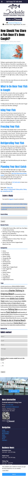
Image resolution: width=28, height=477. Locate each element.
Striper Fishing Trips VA (11, 318)
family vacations (4, 307)
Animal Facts (5, 252)
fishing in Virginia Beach (9, 189)
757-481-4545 (9, 404)
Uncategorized (6, 276)
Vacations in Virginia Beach (7, 323)
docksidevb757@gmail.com (15, 22)
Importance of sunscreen (19, 314)
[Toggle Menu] (2, 1)
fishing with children (22, 309)
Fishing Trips (5, 432)
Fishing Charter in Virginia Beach (19, 307)
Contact (4, 440)
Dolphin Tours (6, 260)
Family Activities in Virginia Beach (17, 305)
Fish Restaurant (6, 261)
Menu (3, 435)
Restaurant (5, 433)
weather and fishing (20, 325)
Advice (4, 251)
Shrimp (13, 316)
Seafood (4, 270)
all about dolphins (16, 286)
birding (5, 288)
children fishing (7, 296)
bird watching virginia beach (20, 288)
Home (3, 430)
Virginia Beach (6, 277)
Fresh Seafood (11, 312)
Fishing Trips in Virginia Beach (9, 267)
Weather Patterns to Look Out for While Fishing (14, 204)
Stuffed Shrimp (19, 318)
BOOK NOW (14, 391)
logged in (11, 199)
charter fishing (4, 291)
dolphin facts (14, 298)
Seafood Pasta (8, 316)
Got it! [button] (14, 474)
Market (4, 437)
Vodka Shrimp (12, 325)
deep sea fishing (19, 296)
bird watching (10, 288)
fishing (10, 307)
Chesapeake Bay (6, 258)
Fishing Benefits (6, 263)
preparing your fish (7, 191)
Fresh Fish (3, 312)
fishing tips (13, 309)
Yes (3, 362)
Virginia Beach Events (8, 279)
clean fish (13, 296)
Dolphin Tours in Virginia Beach (13, 301)
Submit (3, 372)
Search (3, 221)
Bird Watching (5, 254)
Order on (10, 19)
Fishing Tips (10, 187)
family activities (4, 305)
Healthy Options (9, 314)
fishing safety (19, 189)
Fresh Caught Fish (6, 269)
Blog (3, 438)
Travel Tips (5, 274)
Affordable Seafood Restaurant (6, 286)
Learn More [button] (5, 470)
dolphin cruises (5, 298)
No (3, 365)
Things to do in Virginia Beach (13, 320)
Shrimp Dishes (17, 316)
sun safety (24, 318)
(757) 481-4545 (16, 182)
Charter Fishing (6, 256)
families (23, 303)
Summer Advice (6, 272)
